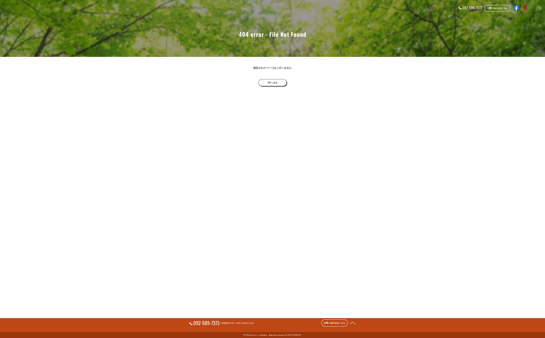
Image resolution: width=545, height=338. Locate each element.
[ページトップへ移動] (353, 323)
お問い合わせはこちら (497, 7)
